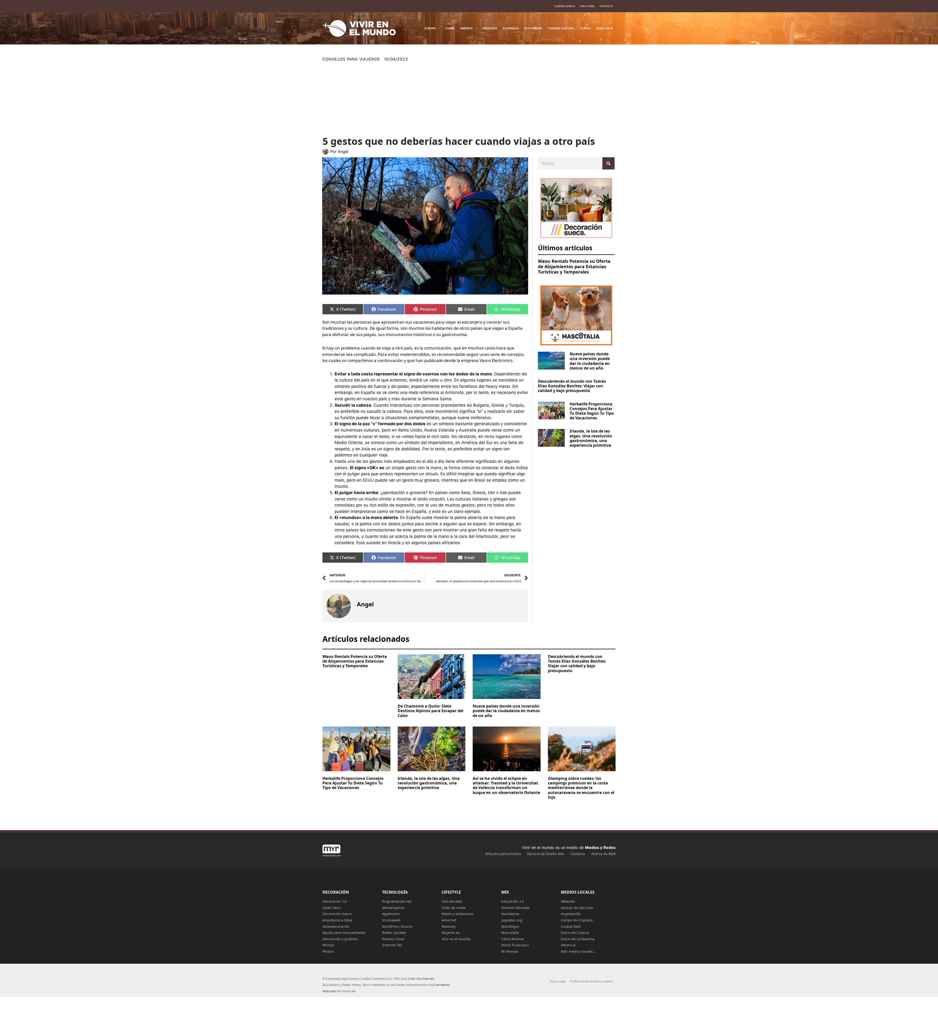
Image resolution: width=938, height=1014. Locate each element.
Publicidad (587, 6)
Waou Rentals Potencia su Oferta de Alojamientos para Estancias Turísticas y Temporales (574, 266)
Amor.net (449, 920)
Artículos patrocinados (503, 854)
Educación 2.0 (512, 901)
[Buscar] (608, 163)
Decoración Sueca (337, 913)
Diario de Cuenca (575, 932)
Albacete (568, 901)
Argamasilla (570, 913)
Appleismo (390, 913)
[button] (438, 28)
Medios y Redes (600, 847)
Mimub (328, 945)
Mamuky (449, 926)
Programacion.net (396, 901)
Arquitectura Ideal (337, 920)
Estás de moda (454, 907)
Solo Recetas (452, 901)
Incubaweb (391, 920)
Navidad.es (510, 913)
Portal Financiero (515, 945)
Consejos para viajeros (351, 59)
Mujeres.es (451, 932)
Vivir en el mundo (456, 939)
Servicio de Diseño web (545, 854)
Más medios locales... (578, 951)
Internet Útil (392, 945)
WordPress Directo (397, 926)
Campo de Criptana (577, 920)
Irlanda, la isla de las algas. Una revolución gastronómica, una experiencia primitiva (591, 438)
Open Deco (331, 907)
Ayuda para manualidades (344, 932)
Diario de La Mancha (578, 939)
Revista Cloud (393, 939)
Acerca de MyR (603, 854)
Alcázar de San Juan (577, 907)
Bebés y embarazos (457, 913)
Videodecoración (336, 926)
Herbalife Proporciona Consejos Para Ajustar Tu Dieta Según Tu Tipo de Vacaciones (592, 411)
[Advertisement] (469, 99)
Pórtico (328, 951)
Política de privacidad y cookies (591, 981)
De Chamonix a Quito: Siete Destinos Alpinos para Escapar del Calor (430, 710)
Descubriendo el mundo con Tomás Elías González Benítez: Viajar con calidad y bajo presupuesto (572, 386)
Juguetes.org (511, 920)
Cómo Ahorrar (512, 939)
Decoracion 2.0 (334, 901)
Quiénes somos (564, 6)
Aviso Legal (557, 981)
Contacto (606, 6)
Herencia (568, 945)
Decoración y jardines (340, 939)
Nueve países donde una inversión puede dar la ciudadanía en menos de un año (590, 361)
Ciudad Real (571, 926)
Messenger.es (393, 907)
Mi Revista (509, 951)
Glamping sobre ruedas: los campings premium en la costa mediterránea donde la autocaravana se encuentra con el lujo (581, 788)
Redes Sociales (394, 932)
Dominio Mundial (515, 907)
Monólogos (510, 926)
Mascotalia (510, 932)
